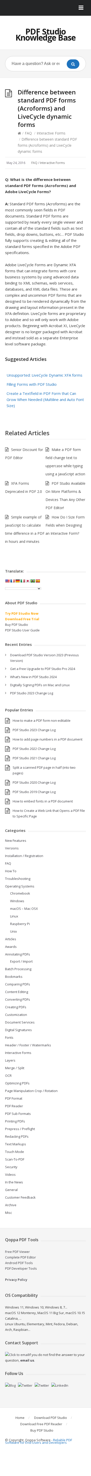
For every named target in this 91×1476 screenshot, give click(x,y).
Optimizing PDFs (17, 1083)
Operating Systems (19, 886)
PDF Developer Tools (21, 1268)
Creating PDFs (15, 1007)
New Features (15, 840)
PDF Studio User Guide (22, 630)
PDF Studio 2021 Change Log (34, 758)
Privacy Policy (16, 1279)
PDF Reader (14, 1106)
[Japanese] (27, 581)
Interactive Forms (51, 133)
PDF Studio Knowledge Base (45, 34)
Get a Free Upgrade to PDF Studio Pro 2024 (42, 668)
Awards (11, 946)
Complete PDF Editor (20, 1257)
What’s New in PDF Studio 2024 (33, 677)
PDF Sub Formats (18, 1113)
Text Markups (15, 1144)
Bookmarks (13, 976)
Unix (13, 931)
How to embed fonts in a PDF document (43, 801)
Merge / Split (14, 1068)
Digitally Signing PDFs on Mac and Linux (40, 685)
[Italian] (22, 581)
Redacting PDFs (17, 1136)
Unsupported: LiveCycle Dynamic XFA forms (44, 375)
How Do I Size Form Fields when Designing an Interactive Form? (65, 525)
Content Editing (16, 991)
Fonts (9, 1037)
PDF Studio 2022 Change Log (34, 748)
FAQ (28, 133)
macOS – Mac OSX (24, 908)
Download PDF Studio (50, 1417)
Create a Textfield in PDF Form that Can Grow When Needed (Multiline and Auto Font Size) (45, 399)
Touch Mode (14, 1151)
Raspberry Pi (20, 923)
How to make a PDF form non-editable (42, 720)
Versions (12, 848)
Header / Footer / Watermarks (28, 1045)
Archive (10, 1205)
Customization (16, 1014)
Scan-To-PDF (14, 1159)
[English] (7, 581)
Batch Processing (18, 969)
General (11, 1189)
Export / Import (21, 961)
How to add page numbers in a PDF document (47, 739)
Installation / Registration (24, 855)
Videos (10, 1174)
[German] (17, 581)
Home (20, 1417)
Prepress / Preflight (20, 1129)
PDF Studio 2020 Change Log (34, 782)
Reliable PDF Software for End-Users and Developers (38, 1441)
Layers (10, 1060)
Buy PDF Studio (16, 624)
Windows (17, 901)
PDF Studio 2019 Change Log (34, 792)
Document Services (20, 1022)
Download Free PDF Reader (41, 1424)
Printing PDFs (15, 1121)
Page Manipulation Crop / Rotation (31, 1090)
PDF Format (13, 1098)
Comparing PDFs (17, 984)
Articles (10, 939)
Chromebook (20, 893)
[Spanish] (37, 581)
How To (10, 871)
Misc (8, 1212)
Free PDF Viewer (17, 1251)
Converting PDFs (17, 999)
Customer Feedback (20, 1197)
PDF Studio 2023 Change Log (31, 693)
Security (11, 1167)
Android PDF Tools (19, 1263)
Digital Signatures (18, 1030)
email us (27, 1360)
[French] (12, 581)
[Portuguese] (32, 581)
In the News (14, 1182)
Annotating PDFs (17, 954)
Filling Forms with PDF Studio (32, 384)
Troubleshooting (17, 878)
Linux (14, 916)
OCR (8, 1075)
